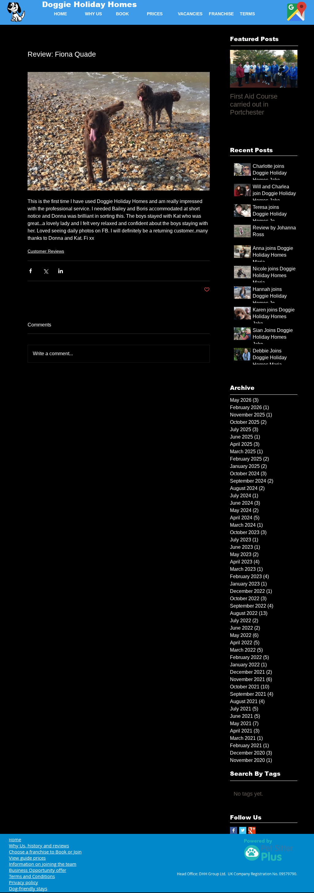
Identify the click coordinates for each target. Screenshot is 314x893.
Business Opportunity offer (37, 870)
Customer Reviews (46, 251)
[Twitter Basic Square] (242, 830)
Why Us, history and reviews (39, 845)
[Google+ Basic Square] (251, 830)
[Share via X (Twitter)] (45, 271)
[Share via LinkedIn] (60, 271)
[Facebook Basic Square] (233, 830)
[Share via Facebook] (30, 271)
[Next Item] (287, 68)
